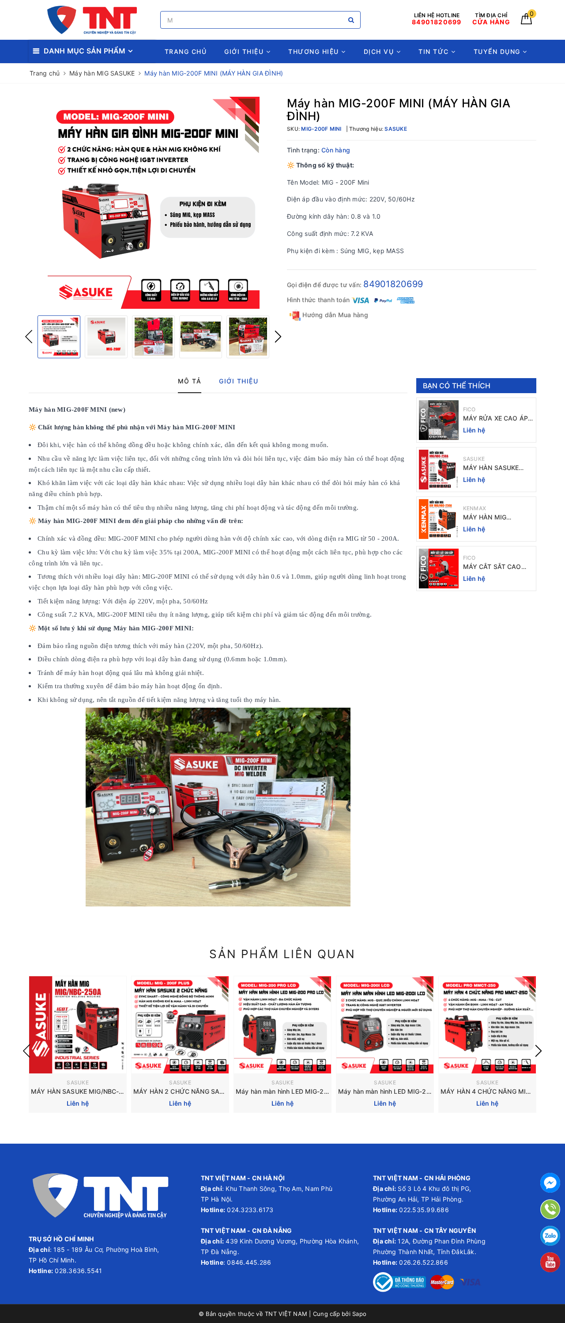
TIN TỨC (434, 51)
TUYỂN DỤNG (498, 51)
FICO (469, 409)
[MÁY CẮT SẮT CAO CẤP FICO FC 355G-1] (439, 568)
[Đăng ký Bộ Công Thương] (399, 1281)
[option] (153, 203)
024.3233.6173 (249, 1209)
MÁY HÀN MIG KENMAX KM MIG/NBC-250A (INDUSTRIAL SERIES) (498, 517)
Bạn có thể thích (457, 385)
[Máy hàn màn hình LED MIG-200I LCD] (384, 1024)
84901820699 (393, 284)
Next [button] (278, 336)
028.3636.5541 (78, 1270)
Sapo (359, 1313)
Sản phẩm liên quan (282, 954)
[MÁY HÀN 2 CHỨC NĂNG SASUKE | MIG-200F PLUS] (180, 1024)
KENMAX (474, 508)
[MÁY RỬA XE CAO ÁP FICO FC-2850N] (439, 420)
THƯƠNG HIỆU (314, 51)
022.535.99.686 (424, 1209)
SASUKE (474, 458)
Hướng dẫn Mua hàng (334, 314)
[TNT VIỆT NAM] (92, 20)
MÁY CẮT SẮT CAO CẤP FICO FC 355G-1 (495, 567)
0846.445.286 (248, 1262)
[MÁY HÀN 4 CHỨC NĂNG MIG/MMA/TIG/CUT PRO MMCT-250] (487, 1024)
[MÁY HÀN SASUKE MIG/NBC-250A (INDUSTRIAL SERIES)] (439, 469)
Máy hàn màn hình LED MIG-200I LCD (394, 1091)
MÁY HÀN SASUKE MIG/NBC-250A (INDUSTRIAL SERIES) (495, 468)
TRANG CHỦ (186, 51)
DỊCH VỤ (380, 51)
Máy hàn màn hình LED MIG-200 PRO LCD (298, 1091)
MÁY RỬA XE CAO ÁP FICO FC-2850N (495, 418)
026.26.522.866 (423, 1262)
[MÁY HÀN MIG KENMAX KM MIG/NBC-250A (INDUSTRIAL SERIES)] (439, 519)
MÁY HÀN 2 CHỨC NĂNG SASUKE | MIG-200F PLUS (211, 1091)
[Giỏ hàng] (526, 22)
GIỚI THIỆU (245, 51)
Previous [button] (28, 336)
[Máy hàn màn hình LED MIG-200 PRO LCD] (282, 1024)
